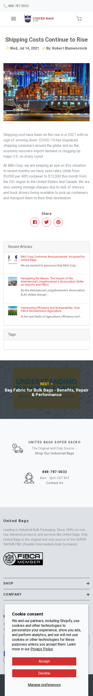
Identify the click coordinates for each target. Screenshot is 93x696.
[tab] (46, 583)
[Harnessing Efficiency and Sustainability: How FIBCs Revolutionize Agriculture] (14, 310)
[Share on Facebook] (34, 222)
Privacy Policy (41, 649)
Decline (44, 673)
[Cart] (79, 19)
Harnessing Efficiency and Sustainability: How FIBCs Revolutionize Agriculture (50, 309)
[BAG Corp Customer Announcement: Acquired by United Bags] (14, 259)
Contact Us (54, 483)
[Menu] (14, 19)
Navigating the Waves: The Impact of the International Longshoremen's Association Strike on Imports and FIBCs (52, 281)
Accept (44, 661)
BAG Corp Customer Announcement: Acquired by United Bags (53, 258)
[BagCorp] (39, 19)
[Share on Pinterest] (58, 222)
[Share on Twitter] (46, 222)
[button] (46, 583)
